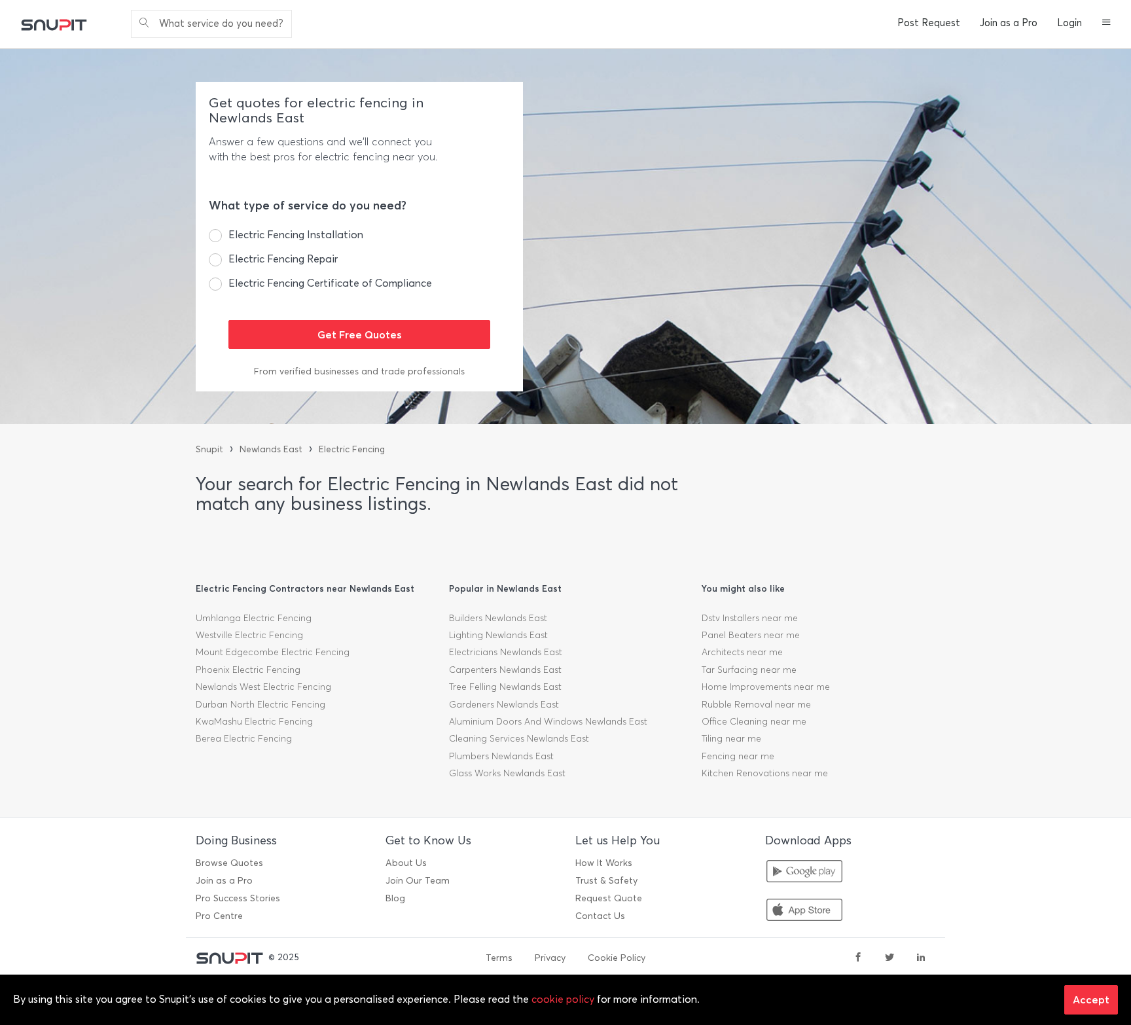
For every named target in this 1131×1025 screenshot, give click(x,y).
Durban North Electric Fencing (260, 704)
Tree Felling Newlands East (505, 686)
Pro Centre (219, 916)
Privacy (550, 957)
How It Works (603, 863)
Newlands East (271, 449)
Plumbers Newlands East (501, 756)
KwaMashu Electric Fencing (254, 721)
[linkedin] (921, 958)
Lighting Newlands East (498, 635)
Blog (395, 898)
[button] (1106, 23)
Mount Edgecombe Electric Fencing (273, 652)
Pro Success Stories (238, 898)
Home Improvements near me (766, 686)
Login (1069, 23)
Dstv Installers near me (750, 618)
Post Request (928, 23)
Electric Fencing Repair (283, 259)
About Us (406, 863)
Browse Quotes (229, 863)
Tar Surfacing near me (749, 669)
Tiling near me (731, 738)
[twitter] (889, 958)
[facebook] (858, 958)
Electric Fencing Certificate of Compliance (330, 283)
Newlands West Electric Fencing (263, 686)
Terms (499, 957)
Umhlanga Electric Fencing (254, 618)
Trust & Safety (606, 880)
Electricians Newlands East (505, 652)
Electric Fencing (352, 449)
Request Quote (608, 898)
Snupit (209, 449)
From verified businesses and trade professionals (359, 371)
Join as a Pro (1008, 23)
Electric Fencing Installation (295, 234)
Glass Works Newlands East (507, 773)
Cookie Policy (616, 957)
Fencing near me (738, 756)
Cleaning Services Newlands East (519, 738)
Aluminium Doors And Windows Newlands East (548, 721)
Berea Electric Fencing (244, 738)
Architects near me (742, 652)
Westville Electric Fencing (249, 635)
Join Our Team (418, 880)
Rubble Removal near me (756, 704)
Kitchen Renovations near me (765, 773)
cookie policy (562, 999)
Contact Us (600, 916)
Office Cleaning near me (754, 721)
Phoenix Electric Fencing (248, 669)
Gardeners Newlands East (504, 704)
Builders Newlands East (498, 618)
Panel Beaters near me (751, 635)
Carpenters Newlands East (505, 669)
